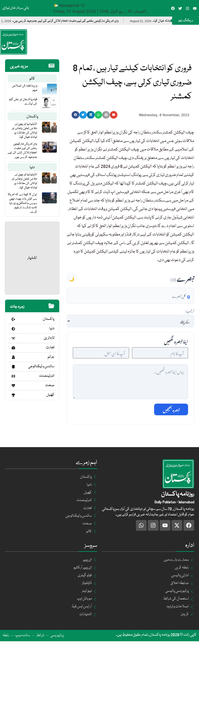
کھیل (50, 395)
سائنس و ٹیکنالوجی (41, 366)
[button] (75, 115)
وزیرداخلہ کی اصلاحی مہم (24, 88)
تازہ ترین (49, 338)
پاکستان (32, 117)
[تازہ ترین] (13, 338)
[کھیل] (13, 395)
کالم (32, 79)
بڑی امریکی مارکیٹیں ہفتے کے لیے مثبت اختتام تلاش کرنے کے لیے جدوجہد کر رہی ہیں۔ (75, 21)
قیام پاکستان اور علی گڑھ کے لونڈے (23, 101)
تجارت (50, 347)
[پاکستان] (13, 319)
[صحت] (13, 385)
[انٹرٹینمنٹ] (13, 376)
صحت (49, 385)
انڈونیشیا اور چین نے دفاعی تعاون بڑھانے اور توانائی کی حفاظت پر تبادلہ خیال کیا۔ (24, 130)
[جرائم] (13, 357)
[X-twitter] (177, 525)
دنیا (32, 167)
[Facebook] (173, 8)
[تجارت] (13, 347)
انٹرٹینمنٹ (46, 376)
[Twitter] (180, 8)
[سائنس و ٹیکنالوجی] (13, 366)
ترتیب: (189, 310)
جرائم (51, 357)
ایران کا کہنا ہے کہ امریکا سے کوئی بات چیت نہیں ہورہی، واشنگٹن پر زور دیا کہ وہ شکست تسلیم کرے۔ (22, 203)
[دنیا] (13, 328)
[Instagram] (187, 8)
